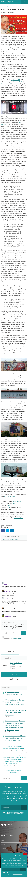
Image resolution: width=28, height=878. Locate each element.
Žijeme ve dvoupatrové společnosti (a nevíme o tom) (13, 693)
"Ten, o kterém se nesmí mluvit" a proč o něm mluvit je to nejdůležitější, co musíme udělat (15, 702)
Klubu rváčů (9, 52)
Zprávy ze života (16, 501)
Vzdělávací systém (5, 753)
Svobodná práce (13, 753)
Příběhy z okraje (13, 759)
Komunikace (8, 751)
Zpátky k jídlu (20, 759)
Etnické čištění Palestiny (9, 766)
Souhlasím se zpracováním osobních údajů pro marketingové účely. (12, 637)
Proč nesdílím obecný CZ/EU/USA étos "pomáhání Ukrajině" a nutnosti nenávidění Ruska (15, 738)
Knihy (8, 505)
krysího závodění (15, 80)
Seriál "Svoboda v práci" (8, 755)
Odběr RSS (11, 652)
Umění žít (19, 746)
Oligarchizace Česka (20, 764)
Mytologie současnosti (10, 761)
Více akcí (14, 674)
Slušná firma (12, 757)
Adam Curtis (19, 82)
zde (9, 507)
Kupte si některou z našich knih (10, 539)
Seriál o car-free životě (21, 757)
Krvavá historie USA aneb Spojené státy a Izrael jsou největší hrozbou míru (15, 712)
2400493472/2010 (18, 518)
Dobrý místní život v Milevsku (16, 664)
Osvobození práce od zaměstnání (10, 749)
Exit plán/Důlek (18, 770)
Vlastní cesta (13, 746)
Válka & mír (5, 768)
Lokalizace (6, 759)
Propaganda (11, 768)
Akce (13, 503)
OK (23, 633)
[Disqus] (14, 562)
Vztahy (8, 746)
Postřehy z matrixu (22, 753)
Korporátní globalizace (20, 768)
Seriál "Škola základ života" (9, 764)
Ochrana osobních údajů (16, 638)
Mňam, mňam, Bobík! (9, 497)
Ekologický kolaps (10, 770)
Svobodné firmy (15, 751)
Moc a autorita (21, 749)
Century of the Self (6, 84)
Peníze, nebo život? (9, 78)
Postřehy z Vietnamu (19, 766)
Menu (25, 2)
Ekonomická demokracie (14, 772)
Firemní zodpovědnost (19, 755)
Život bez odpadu (5, 757)
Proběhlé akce (14, 679)
